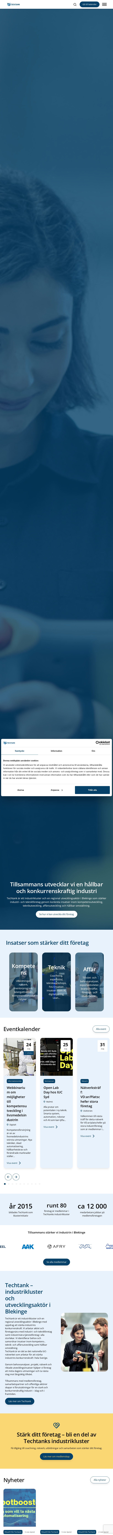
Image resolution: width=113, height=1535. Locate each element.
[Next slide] (16, 1177)
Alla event (101, 1028)
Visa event (14, 1163)
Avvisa (20, 790)
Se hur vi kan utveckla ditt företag (56, 914)
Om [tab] (93, 751)
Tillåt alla (92, 790)
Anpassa (55, 790)
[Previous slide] (8, 1177)
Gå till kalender (90, 4)
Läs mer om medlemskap (56, 1456)
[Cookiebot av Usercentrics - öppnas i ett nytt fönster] (98, 743)
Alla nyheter (100, 1479)
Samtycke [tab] (19, 751)
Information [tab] (56, 751)
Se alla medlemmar (57, 1262)
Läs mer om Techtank (20, 1401)
